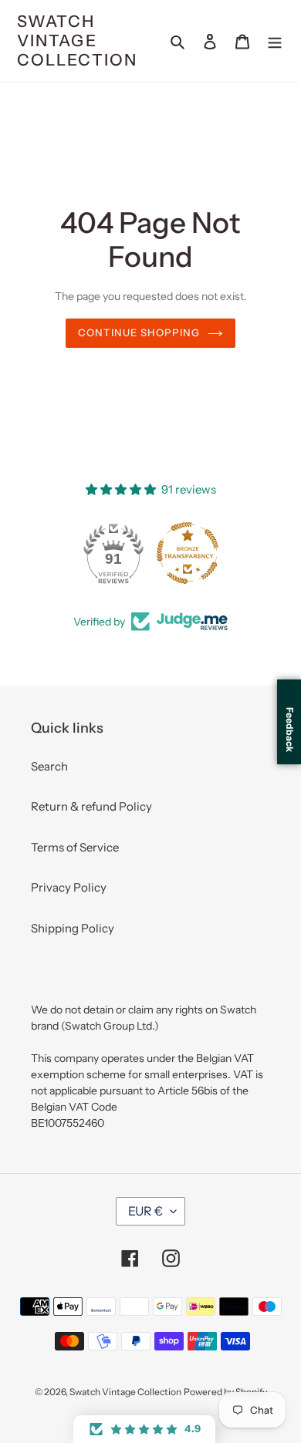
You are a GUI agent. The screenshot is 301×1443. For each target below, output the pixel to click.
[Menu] (275, 41)
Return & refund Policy (91, 806)
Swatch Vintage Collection (77, 40)
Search (49, 766)
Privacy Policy (69, 887)
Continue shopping (139, 332)
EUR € (145, 1211)
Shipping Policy (72, 928)
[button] (144, 1429)
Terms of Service (75, 847)
